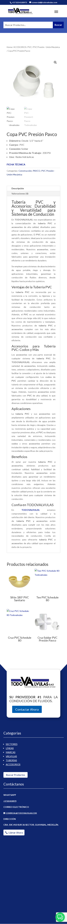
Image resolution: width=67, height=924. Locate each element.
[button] (55, 62)
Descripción (18, 188)
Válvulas (11, 756)
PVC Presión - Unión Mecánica (46, 47)
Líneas (10, 748)
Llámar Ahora (15, 832)
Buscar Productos (15, 774)
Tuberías (11, 760)
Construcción (25, 170)
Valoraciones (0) (20, 193)
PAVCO (36, 170)
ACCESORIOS (20, 47)
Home (9, 47)
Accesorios (13, 764)
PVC (30, 47)
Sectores (11, 744)
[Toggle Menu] (56, 12)
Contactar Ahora (27, 709)
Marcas (10, 752)
